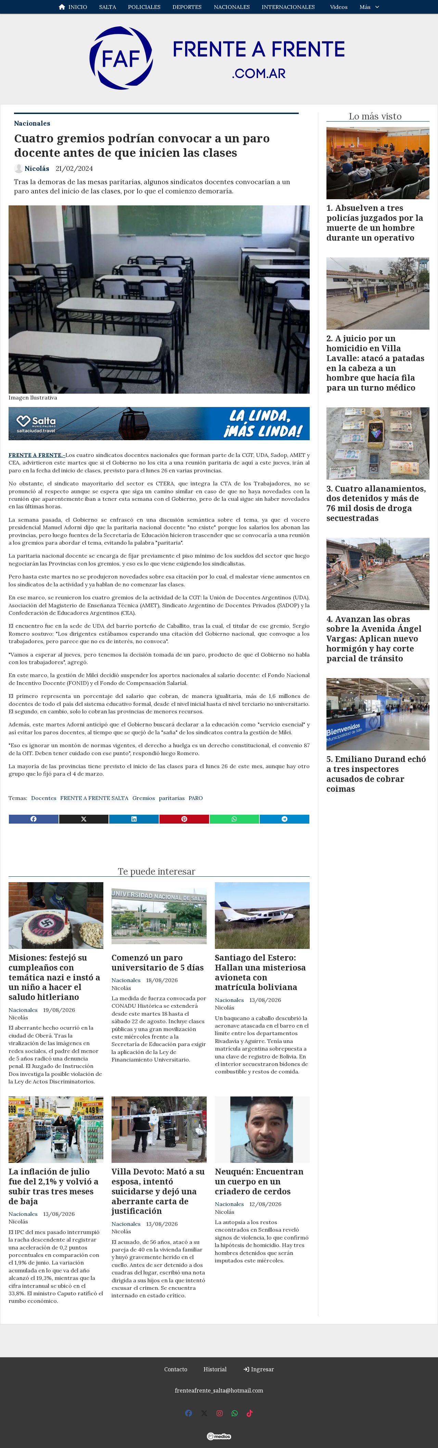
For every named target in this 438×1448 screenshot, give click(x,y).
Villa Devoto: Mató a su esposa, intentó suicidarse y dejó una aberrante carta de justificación (158, 1191)
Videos (339, 6)
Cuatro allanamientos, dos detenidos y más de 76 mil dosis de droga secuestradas (376, 503)
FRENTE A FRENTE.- (37, 455)
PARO (196, 798)
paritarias (172, 798)
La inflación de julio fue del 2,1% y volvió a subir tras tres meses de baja (54, 1186)
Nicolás (37, 168)
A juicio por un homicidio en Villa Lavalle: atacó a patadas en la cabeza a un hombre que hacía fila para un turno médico (375, 363)
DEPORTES (187, 6)
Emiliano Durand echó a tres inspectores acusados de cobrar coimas (376, 773)
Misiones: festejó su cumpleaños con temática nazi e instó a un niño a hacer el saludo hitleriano (54, 977)
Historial (215, 1369)
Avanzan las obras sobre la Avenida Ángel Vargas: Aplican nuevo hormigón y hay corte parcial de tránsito (374, 638)
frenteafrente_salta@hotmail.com (219, 1390)
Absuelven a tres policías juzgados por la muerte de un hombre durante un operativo (374, 222)
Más (365, 6)
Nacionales (32, 123)
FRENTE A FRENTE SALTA (94, 798)
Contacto (175, 1369)
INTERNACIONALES (288, 6)
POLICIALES (144, 6)
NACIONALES (232, 6)
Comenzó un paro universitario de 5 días (158, 962)
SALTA (107, 6)
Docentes (43, 798)
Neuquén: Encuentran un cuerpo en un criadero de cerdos (259, 1181)
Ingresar (262, 1369)
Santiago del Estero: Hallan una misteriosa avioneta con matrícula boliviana (260, 972)
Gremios (143, 798)
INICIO (77, 6)
